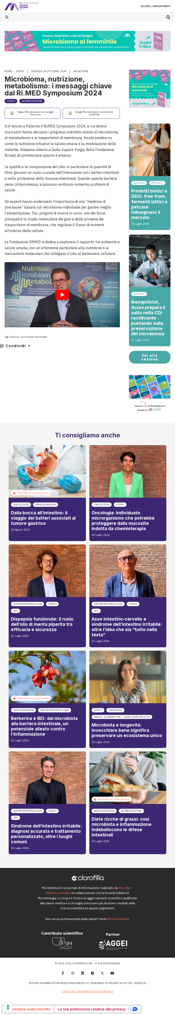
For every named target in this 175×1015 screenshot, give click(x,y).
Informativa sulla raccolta (28, 1009)
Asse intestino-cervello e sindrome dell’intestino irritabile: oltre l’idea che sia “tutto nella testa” (127, 626)
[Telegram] (92, 973)
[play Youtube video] (62, 294)
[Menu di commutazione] (7, 17)
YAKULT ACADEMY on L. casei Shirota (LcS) (122, 717)
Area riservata (45, 504)
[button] (168, 17)
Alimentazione (32, 101)
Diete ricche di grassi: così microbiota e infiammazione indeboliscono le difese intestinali (122, 827)
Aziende (139, 183)
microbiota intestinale (34, 336)
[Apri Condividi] (29, 346)
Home (8, 71)
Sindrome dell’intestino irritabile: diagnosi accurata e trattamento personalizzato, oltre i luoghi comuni (46, 833)
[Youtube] (112, 973)
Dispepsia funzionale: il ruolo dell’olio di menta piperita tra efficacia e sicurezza (42, 624)
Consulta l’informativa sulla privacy (87, 991)
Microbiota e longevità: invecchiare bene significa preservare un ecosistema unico (127, 730)
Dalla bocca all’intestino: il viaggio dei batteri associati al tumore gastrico (43, 518)
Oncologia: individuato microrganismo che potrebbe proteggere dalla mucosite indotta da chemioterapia (123, 520)
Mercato (157, 183)
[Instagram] (73, 973)
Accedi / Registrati (155, 6)
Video (20, 71)
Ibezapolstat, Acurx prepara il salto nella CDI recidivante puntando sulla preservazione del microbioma (148, 317)
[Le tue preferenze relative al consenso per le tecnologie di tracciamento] (8, 1007)
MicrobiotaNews (118, 919)
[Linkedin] (82, 973)
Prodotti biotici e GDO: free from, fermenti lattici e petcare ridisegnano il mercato (149, 204)
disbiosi (14, 336)
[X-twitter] (102, 973)
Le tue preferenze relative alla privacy (91, 1009)
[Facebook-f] (63, 973)
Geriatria (115, 710)
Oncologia (21, 504)
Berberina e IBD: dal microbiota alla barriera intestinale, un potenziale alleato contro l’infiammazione (44, 726)
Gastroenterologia (27, 603)
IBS (15, 610)
